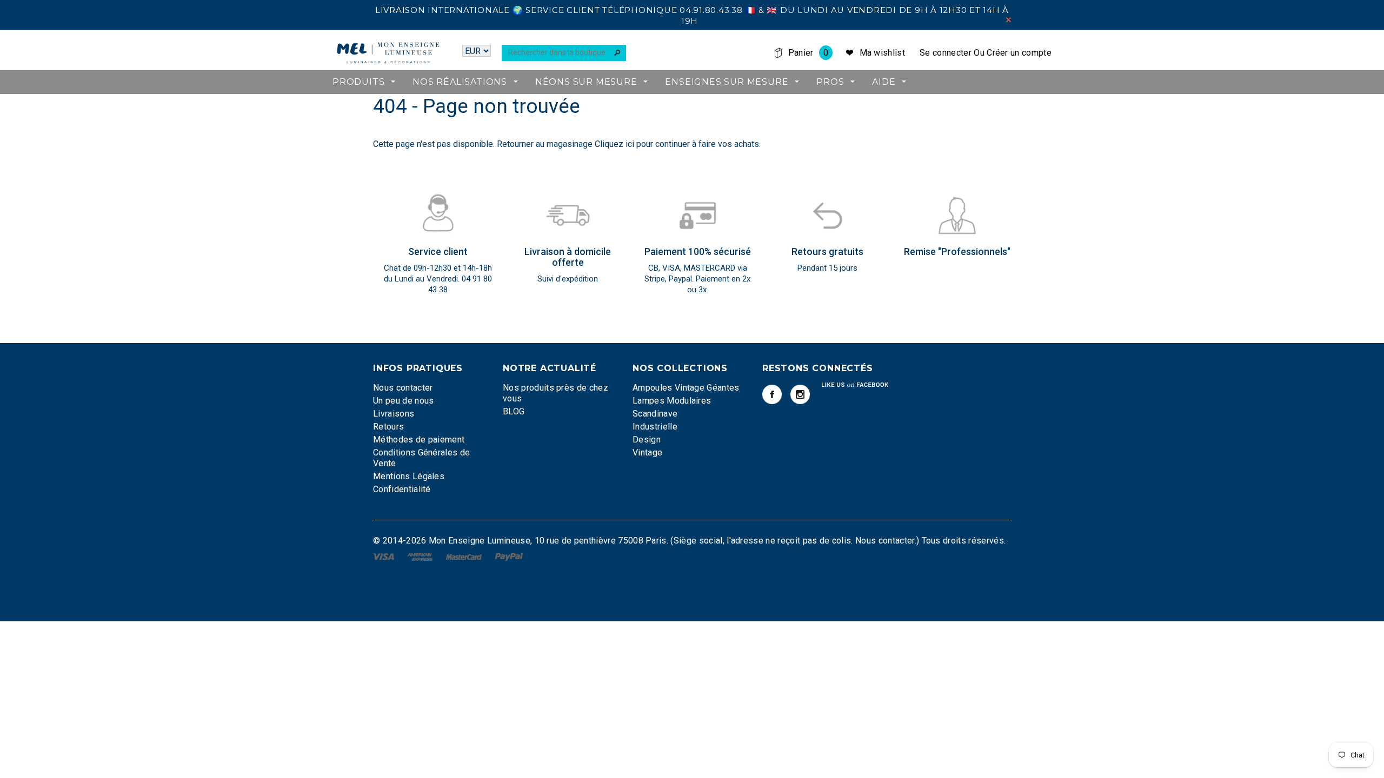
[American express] (421, 556)
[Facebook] (772, 394)
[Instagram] (800, 394)
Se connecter (946, 53)
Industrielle (655, 426)
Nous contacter (402, 388)
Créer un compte (1019, 53)
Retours (388, 426)
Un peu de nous (403, 400)
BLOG (513, 411)
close (1008, 19)
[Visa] (384, 556)
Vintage (647, 452)
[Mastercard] (465, 556)
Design (647, 439)
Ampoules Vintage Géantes (686, 388)
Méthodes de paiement (418, 439)
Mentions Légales (408, 476)
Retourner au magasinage (545, 144)
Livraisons (393, 413)
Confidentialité (402, 489)
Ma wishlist (883, 53)
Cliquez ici (615, 144)
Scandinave (655, 413)
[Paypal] (509, 556)
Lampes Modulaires (672, 400)
